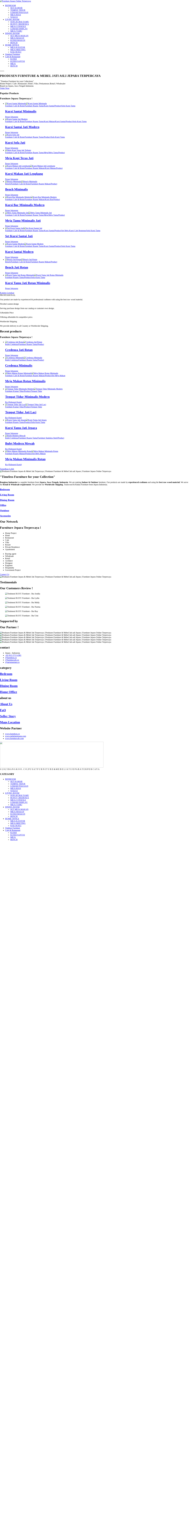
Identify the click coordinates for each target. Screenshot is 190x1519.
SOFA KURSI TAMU (19, 795)
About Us (6, 704)
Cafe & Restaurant (12, 830)
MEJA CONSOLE (18, 800)
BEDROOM (10, 779)
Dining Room (7, 500)
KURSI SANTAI (17, 835)
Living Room (7, 494)
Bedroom (5, 489)
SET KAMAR (16, 781)
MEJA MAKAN (17, 812)
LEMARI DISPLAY (19, 802)
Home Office (8, 692)
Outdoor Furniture (12, 828)
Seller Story (8, 716)
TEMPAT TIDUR (17, 784)
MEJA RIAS (15, 788)
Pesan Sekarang (11, 117)
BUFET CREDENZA (19, 798)
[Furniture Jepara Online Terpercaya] (15, 1)
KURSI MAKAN (17, 814)
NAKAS (14, 791)
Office (3, 505)
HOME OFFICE (12, 819)
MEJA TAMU (16, 805)
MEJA (13, 837)
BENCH (14, 816)
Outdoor (4, 510)
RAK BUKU (15, 826)
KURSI (13, 832)
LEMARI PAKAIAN (19, 786)
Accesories (5, 515)
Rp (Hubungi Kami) (13, 402)
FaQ (3, 710)
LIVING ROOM (12, 793)
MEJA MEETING (18, 823)
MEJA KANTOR (17, 821)
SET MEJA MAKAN (19, 809)
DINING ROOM (12, 807)
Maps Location (10, 722)
